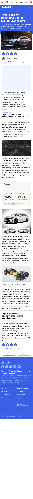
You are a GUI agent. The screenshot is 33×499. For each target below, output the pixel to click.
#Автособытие (7, 349)
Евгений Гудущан (12, 58)
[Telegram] (14, 366)
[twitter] (11, 53)
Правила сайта (20, 394)
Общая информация (22, 388)
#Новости (18, 349)
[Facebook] (2, 366)
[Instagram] (19, 366)
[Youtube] (10, 366)
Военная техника (6, 394)
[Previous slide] (4, 219)
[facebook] (7, 53)
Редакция (19, 398)
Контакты (19, 401)
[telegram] (3, 53)
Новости (3, 388)
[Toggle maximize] (28, 211)
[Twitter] (6, 366)
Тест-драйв (4, 391)
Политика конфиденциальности (22, 404)
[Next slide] (28, 219)
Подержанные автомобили (8, 398)
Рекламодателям (21, 391)
